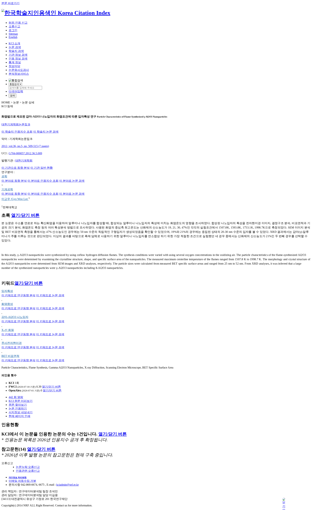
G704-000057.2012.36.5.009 (25, 153)
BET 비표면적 (10, 356)
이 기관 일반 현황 (41, 167)
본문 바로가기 (10, 3)
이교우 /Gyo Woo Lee (15, 199)
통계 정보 (15, 62)
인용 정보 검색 (18, 58)
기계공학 (7, 189)
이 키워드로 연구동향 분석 (18, 295)
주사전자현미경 (11, 343)
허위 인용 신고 (18, 22)
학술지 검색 (16, 51)
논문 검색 (15, 47)
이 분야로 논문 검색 (71, 180)
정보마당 (14, 66)
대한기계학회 (23, 160)
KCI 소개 (14, 43)
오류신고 (14, 26)
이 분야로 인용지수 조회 (42, 180)
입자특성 (7, 291)
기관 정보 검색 (18, 54)
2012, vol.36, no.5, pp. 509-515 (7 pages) (25, 146)
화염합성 (7, 304)
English (13, 37)
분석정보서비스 (19, 73)
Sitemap (13, 33)
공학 (4, 176)
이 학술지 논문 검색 (45, 131)
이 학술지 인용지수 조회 (16, 131)
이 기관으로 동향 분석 (15, 167)
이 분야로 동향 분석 (14, 180)
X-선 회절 (7, 330)
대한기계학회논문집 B (15, 124)
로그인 (13, 30)
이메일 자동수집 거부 (22, 480)
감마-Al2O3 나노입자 (14, 317)
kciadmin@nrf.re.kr (67, 484)
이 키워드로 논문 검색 (50, 295)
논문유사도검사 (19, 69)
